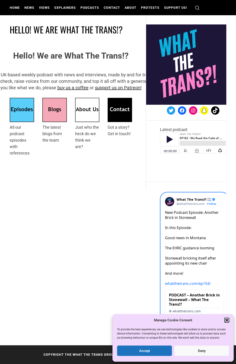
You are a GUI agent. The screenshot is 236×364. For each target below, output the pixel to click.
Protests (150, 7)
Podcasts (89, 7)
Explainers (65, 7)
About (130, 7)
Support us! (175, 7)
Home (15, 7)
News (29, 7)
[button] (226, 320)
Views (44, 7)
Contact (112, 7)
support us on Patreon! (118, 87)
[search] (197, 8)
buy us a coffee (72, 87)
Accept (144, 351)
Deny (202, 351)
